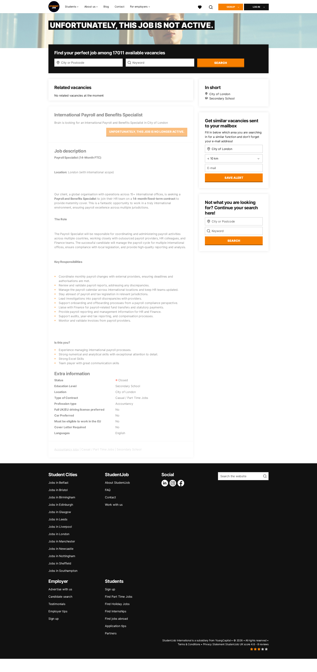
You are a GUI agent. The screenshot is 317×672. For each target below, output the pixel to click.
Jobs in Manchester (61, 541)
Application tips (115, 626)
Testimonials (56, 604)
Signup (231, 7)
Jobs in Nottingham (61, 556)
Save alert (234, 178)
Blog (106, 6)
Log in (256, 7)
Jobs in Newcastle (60, 548)
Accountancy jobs (66, 449)
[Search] (210, 6)
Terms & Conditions (189, 644)
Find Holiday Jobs (117, 604)
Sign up (53, 618)
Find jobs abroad (116, 618)
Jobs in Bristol (58, 490)
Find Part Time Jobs (118, 596)
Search (220, 63)
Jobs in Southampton (62, 571)
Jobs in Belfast (58, 482)
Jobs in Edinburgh (60, 504)
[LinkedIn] (165, 483)
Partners (110, 633)
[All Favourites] (199, 6)
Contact (120, 6)
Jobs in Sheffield (59, 563)
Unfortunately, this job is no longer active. (146, 131)
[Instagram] (174, 483)
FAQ (107, 490)
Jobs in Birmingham (61, 497)
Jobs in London (58, 534)
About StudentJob (117, 482)
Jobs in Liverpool (60, 526)
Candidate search (60, 596)
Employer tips (57, 611)
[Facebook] (182, 483)
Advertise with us (60, 589)
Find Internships (115, 611)
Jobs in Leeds (57, 519)
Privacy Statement (214, 644)
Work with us (114, 504)
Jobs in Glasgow (59, 512)
